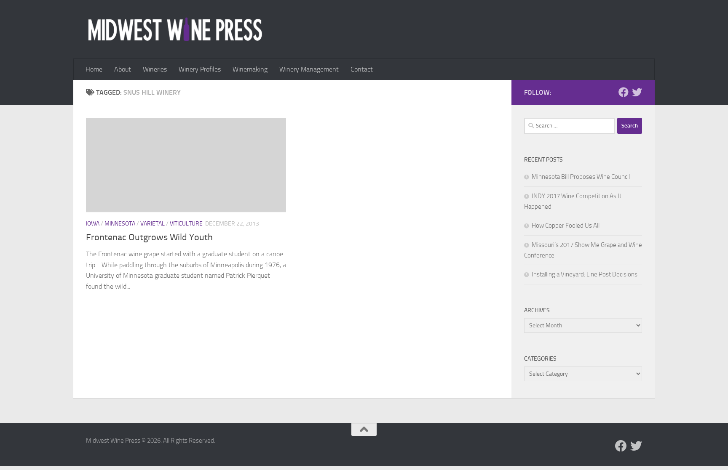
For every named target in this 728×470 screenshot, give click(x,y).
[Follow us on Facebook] (623, 92)
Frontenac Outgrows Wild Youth (149, 237)
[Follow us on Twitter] (637, 92)
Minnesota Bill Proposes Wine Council (581, 177)
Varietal (152, 223)
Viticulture (186, 223)
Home (94, 69)
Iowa (92, 223)
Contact (362, 69)
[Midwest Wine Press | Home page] (175, 29)
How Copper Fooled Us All (566, 225)
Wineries (155, 69)
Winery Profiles (200, 69)
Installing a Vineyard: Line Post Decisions (584, 274)
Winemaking (250, 69)
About (122, 69)
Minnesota (119, 223)
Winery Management (309, 69)
